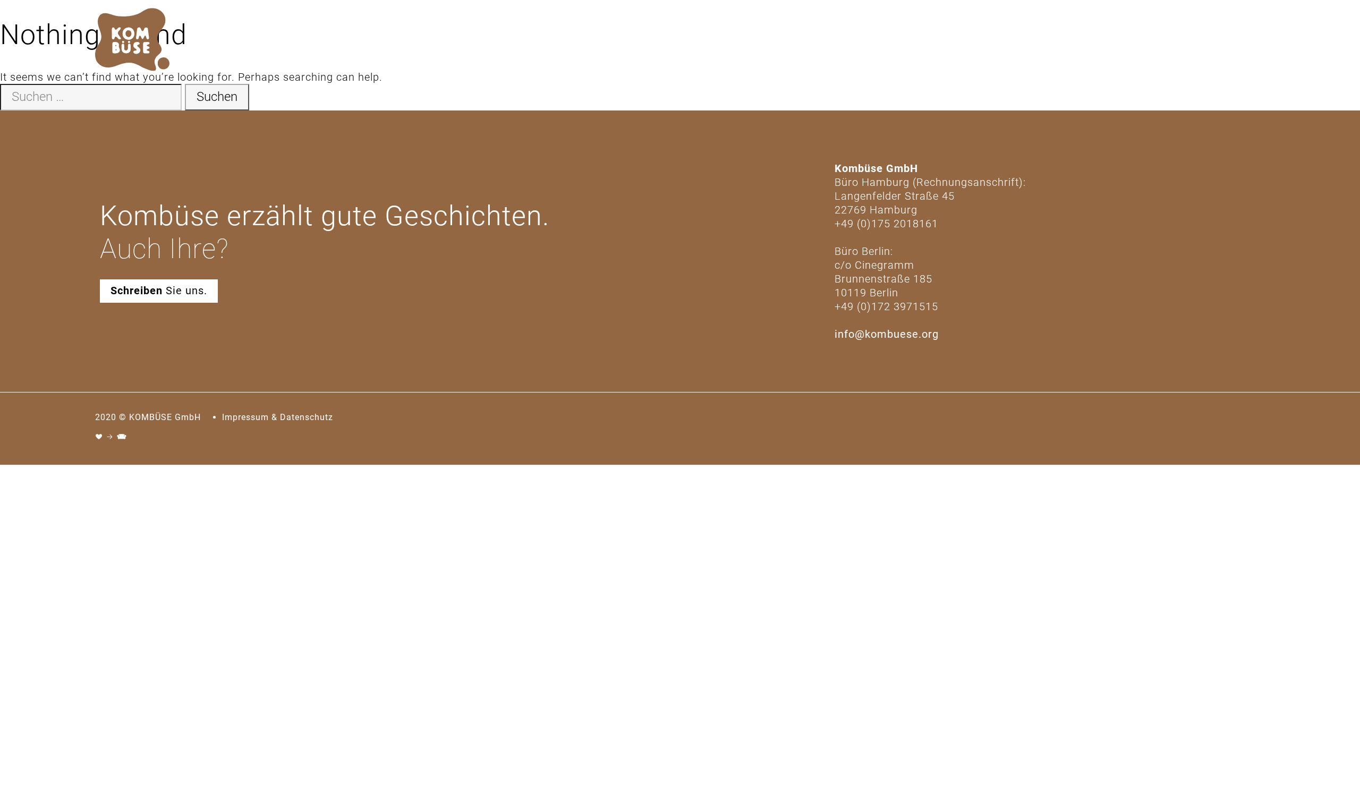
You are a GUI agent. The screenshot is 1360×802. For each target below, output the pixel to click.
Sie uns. (158, 290)
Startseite (918, 41)
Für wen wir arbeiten (1073, 41)
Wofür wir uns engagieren (1195, 41)
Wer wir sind (984, 41)
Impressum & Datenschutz (277, 417)
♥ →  (111, 436)
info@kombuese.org (887, 334)
